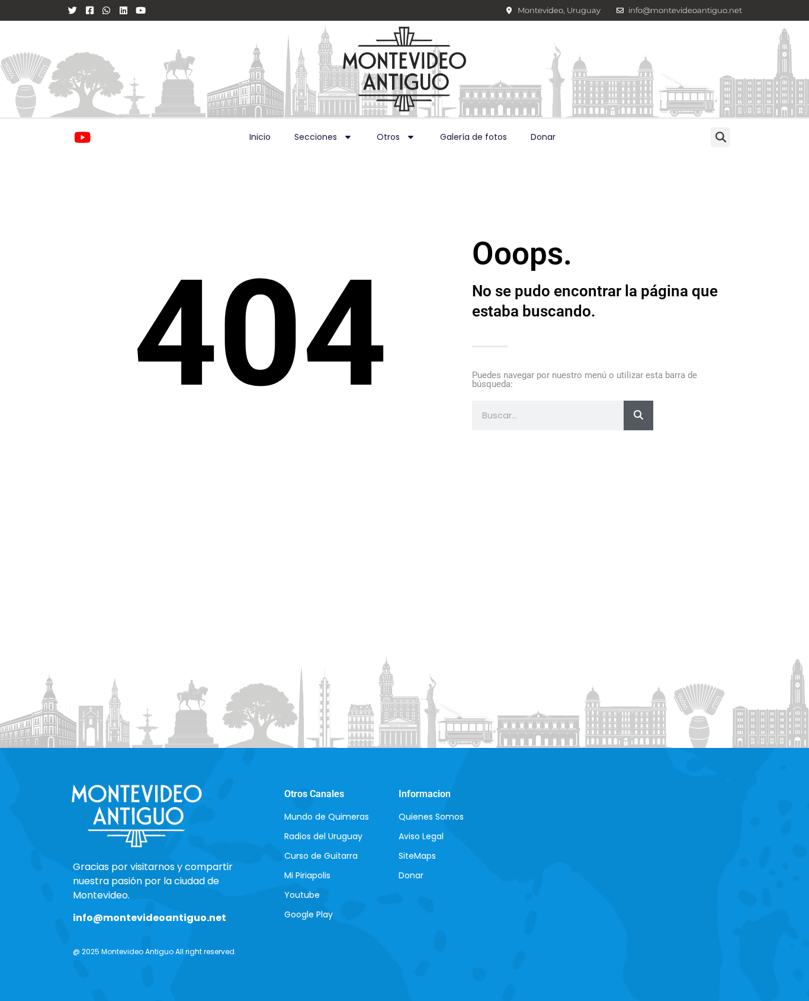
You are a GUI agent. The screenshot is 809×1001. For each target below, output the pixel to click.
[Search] (638, 415)
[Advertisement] (404, 601)
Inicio (260, 137)
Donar (543, 137)
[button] (720, 137)
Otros (388, 137)
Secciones (315, 137)
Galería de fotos (473, 137)
